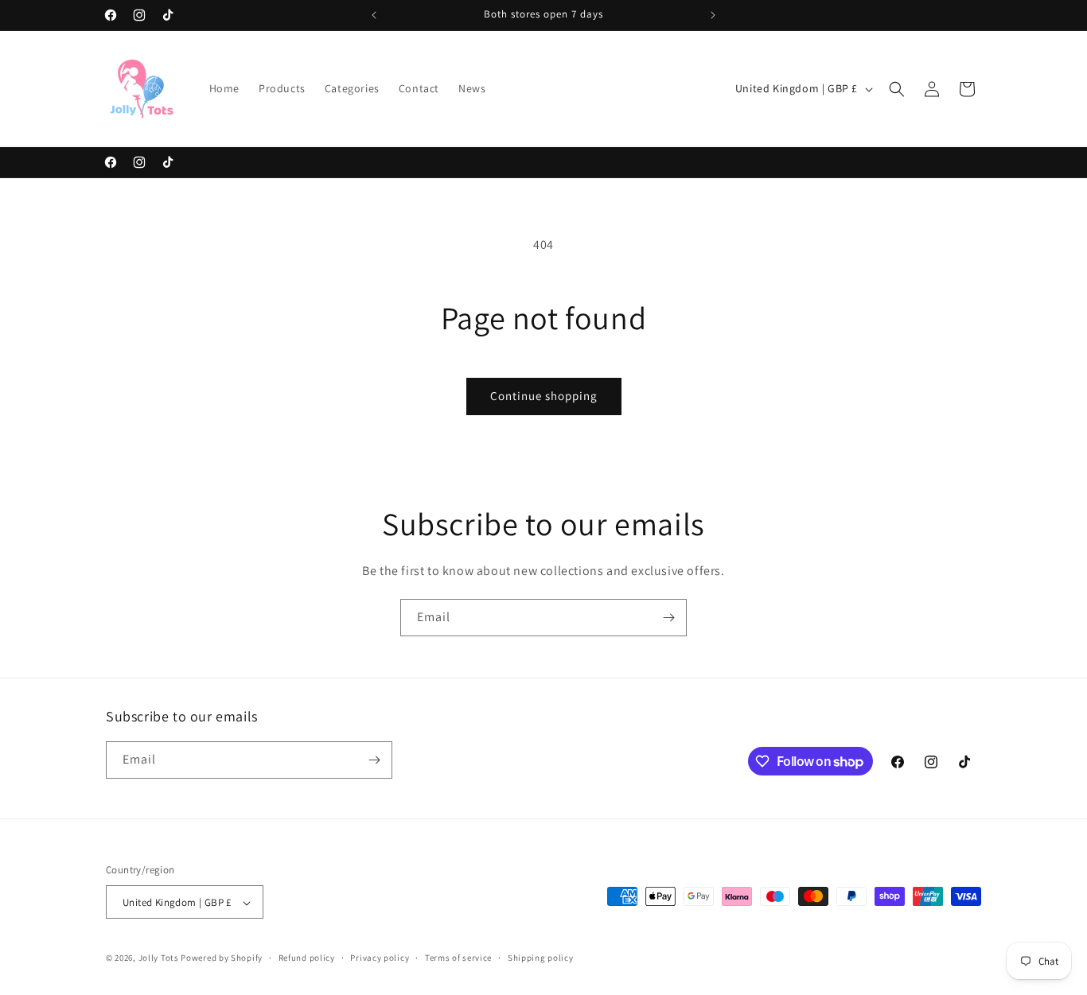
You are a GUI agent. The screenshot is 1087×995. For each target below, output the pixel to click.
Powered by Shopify (222, 958)
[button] (896, 89)
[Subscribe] (668, 617)
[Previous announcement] (374, 15)
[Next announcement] (713, 15)
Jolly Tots (159, 958)
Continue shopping (544, 395)
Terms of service (458, 957)
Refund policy (307, 957)
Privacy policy (379, 957)
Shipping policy (541, 957)
